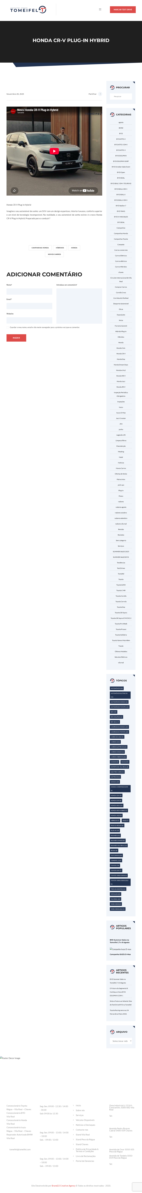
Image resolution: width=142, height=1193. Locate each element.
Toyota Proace (121, 629)
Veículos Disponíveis (85, 1120)
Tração (120, 646)
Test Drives (121, 568)
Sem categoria (121, 540)
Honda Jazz (121, 381)
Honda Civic (120, 348)
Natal (121, 457)
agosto (121, 122)
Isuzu (121, 407)
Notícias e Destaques (85, 1125)
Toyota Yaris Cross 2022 (119, 882)
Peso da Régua (117, 825)
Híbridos (60, 248)
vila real (121, 663)
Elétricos (115, 777)
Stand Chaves (82, 1144)
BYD (121, 133)
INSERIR (16, 338)
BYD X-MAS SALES (121, 217)
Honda (74, 248)
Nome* (9, 285)
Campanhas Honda (40, 248)
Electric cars (117, 772)
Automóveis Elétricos (119, 695)
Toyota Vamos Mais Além (121, 640)
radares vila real (121, 524)
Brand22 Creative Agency (64, 1185)
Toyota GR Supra (121, 613)
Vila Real (115, 899)
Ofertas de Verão (121, 474)
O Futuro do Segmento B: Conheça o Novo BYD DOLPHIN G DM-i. (119, 992)
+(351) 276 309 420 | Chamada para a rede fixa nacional (123, 1137)
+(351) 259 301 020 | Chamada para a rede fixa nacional (123, 1116)
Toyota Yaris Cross (119, 875)
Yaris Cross (116, 904)
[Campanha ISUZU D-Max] (120, 949)
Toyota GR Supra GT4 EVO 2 (121, 618)
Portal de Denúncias (85, 1161)
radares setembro (121, 518)
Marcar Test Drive (123, 9)
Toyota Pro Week (121, 624)
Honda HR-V (120, 376)
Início (78, 1105)
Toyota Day (121, 607)
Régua (114, 850)
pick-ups (121, 485)
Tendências (121, 563)
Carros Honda (117, 752)
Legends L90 (120, 435)
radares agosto (121, 507)
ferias (121, 320)
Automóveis (117, 688)
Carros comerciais (121, 250)
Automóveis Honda (119, 702)
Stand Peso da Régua (85, 1139)
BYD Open (121, 172)
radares (121, 502)
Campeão (120, 244)
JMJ (121, 424)
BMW (121, 128)
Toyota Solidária (121, 635)
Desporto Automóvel (121, 304)
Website (10, 314)
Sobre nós (80, 1110)
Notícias (121, 463)
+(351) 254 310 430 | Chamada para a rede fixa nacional (123, 1164)
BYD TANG (121, 211)
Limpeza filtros (121, 440)
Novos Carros (54, 254)
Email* (9, 299)
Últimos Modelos (121, 651)
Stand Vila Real (83, 1135)
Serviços (121, 546)
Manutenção (121, 446)
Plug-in (121, 490)
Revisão (121, 529)
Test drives (116, 855)
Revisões (121, 535)
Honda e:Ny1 (121, 370)
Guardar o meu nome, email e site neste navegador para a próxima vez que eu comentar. (45, 327)
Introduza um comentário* (66, 285)
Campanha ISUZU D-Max (120, 954)
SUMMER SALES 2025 (121, 551)
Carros (115, 742)
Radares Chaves (118, 840)
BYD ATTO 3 (120, 150)
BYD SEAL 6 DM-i (121, 189)
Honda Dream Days (121, 365)
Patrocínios (121, 479)
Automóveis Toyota (120, 707)
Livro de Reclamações (86, 1156)
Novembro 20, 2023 (15, 94)
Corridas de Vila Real (120, 298)
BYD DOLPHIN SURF (121, 161)
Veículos (115, 894)
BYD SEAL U (120, 194)
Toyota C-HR (120, 590)
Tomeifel (121, 574)
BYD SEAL (121, 178)
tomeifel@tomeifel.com (20, 1149)
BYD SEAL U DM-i (120, 200)
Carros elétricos (121, 261)
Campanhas (121, 228)
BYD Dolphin (116, 717)
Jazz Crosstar (121, 418)
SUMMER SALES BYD (121, 557)
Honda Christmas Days (119, 788)
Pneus (121, 496)
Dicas (121, 309)
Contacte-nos (82, 1130)
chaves (120, 272)
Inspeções (121, 402)
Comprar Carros (121, 287)
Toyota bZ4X (121, 585)
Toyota (120, 579)
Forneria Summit (121, 326)
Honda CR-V (120, 354)
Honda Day (121, 359)
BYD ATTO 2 (120, 139)
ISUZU (125, 820)
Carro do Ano (117, 737)
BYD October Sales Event (121, 167)
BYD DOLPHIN (121, 156)
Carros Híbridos (121, 267)
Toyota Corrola (121, 601)
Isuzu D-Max (121, 413)
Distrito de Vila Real (119, 767)
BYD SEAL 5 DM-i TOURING (121, 183)
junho (121, 429)
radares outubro (121, 513)
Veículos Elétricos (121, 657)
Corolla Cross (121, 292)
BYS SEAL (121, 222)
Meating (121, 452)
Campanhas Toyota (121, 239)
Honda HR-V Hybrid (119, 810)
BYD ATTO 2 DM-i (121, 145)
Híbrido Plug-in (120, 331)
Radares (115, 835)
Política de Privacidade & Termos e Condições (87, 1150)
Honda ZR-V (120, 387)
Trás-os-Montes (118, 889)
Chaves (114, 762)
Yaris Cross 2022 (118, 909)
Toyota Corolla (121, 596)
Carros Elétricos (121, 256)
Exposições (121, 315)
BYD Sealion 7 (121, 206)
